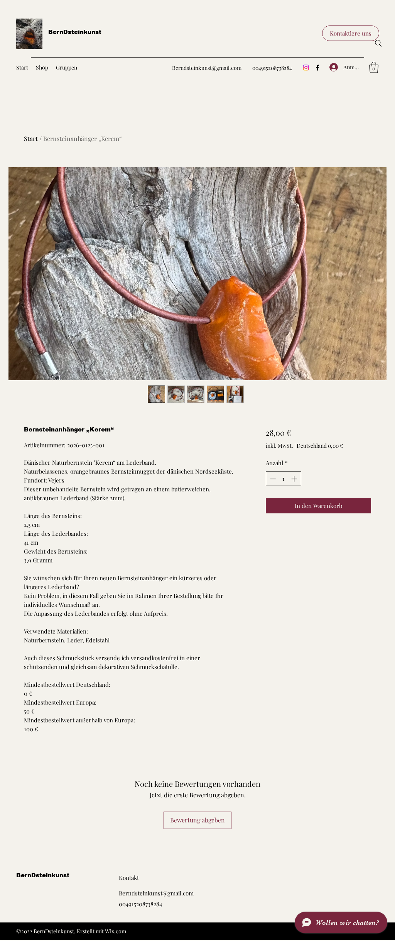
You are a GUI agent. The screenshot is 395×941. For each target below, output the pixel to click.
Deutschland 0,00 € (320, 445)
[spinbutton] (283, 479)
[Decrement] (272, 479)
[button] (350, 33)
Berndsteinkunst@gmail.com (206, 67)
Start (31, 138)
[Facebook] (317, 67)
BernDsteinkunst (74, 32)
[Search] (378, 43)
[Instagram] (306, 67)
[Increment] (295, 479)
